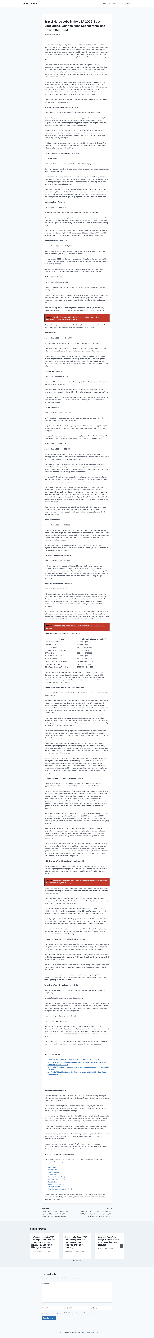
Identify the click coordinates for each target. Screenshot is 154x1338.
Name (45, 1308)
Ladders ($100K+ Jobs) (56, 1184)
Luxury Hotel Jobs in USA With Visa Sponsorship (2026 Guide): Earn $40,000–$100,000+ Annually (76, 1242)
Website (94, 1308)
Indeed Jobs (52, 1167)
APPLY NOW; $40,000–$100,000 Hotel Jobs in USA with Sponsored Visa (75, 1060)
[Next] (121, 1246)
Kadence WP (93, 1332)
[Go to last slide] (32, 1246)
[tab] (73, 1260)
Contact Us (116, 3)
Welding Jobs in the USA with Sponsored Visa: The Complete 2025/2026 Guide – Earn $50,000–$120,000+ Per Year (44, 1242)
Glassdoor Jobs (53, 1172)
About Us (106, 3)
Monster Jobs (52, 1182)
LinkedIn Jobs (52, 1170)
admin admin (50, 34)
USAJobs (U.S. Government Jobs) (60, 1189)
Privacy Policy (126, 3)
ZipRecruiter (52, 1174)
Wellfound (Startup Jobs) (56, 1179)
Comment (46, 1284)
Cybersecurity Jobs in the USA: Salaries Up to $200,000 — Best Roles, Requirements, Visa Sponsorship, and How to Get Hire (95, 1212)
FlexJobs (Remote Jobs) (56, 1177)
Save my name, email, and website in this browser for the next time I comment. (69, 1313)
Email (69, 1308)
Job (45, 18)
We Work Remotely (54, 1187)
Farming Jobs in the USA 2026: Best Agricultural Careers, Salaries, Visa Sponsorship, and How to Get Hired (55, 1212)
